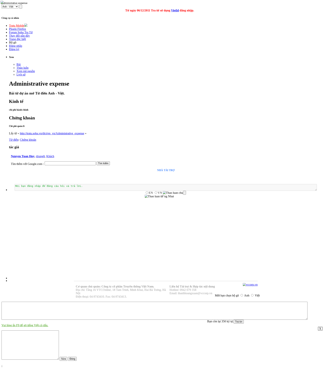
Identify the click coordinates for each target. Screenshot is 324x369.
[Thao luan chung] (174, 193)
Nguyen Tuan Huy (22, 156)
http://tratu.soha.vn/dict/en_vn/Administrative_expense (52, 133)
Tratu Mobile (16, 25)
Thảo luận (22, 67)
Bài (18, 64)
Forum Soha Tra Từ (21, 32)
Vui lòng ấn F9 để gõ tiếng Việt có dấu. (25, 325)
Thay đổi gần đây (19, 35)
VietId (175, 10)
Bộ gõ (12, 42)
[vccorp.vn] (250, 284)
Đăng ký (14, 49)
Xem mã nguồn (25, 71)
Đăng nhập (15, 45)
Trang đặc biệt (17, 39)
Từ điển (13, 139)
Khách (50, 156)
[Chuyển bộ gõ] (3, 2)
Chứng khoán (28, 139)
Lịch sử (21, 74)
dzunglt (40, 156)
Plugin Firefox (17, 29)
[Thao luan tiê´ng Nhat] (159, 196)
